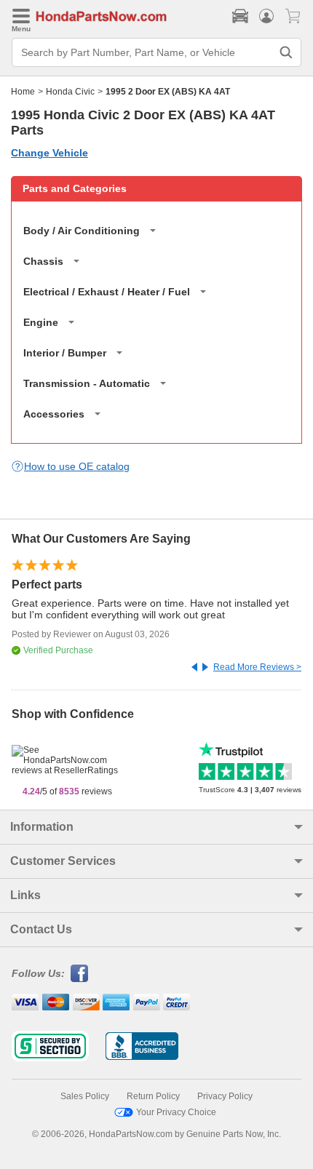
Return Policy (153, 1096)
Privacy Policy (225, 1096)
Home (23, 92)
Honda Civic (70, 92)
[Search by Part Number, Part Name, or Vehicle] (286, 52)
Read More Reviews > (257, 667)
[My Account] (266, 16)
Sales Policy (84, 1096)
